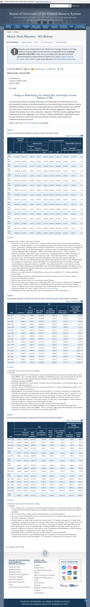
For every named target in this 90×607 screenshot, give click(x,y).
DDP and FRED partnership (64, 59)
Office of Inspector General (44, 575)
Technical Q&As (61, 42)
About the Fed (14, 567)
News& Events (17, 27)
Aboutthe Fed (8, 27)
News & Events (15, 569)
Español (37, 585)
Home (9, 32)
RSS (28, 69)
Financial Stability (16, 577)
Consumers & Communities (80, 27)
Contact (37, 565)
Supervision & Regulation (19, 574)
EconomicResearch (63, 27)
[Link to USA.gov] (64, 585)
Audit (36, 580)
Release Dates (26, 42)
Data (71, 26)
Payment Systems (16, 579)
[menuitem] (8, 27)
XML (61, 69)
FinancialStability (45, 27)
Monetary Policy (15, 572)
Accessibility (39, 593)
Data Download (39, 69)
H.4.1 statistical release (50, 288)
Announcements (47, 42)
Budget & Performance (43, 578)
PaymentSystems (54, 27)
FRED (50, 69)
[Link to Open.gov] (74, 585)
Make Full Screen (73, 136)
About (36, 42)
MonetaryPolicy (26, 27)
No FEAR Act (39, 583)
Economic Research (17, 582)
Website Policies (40, 588)
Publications (39, 568)
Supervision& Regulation (35, 27)
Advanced (75, 6)
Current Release (12, 42)
